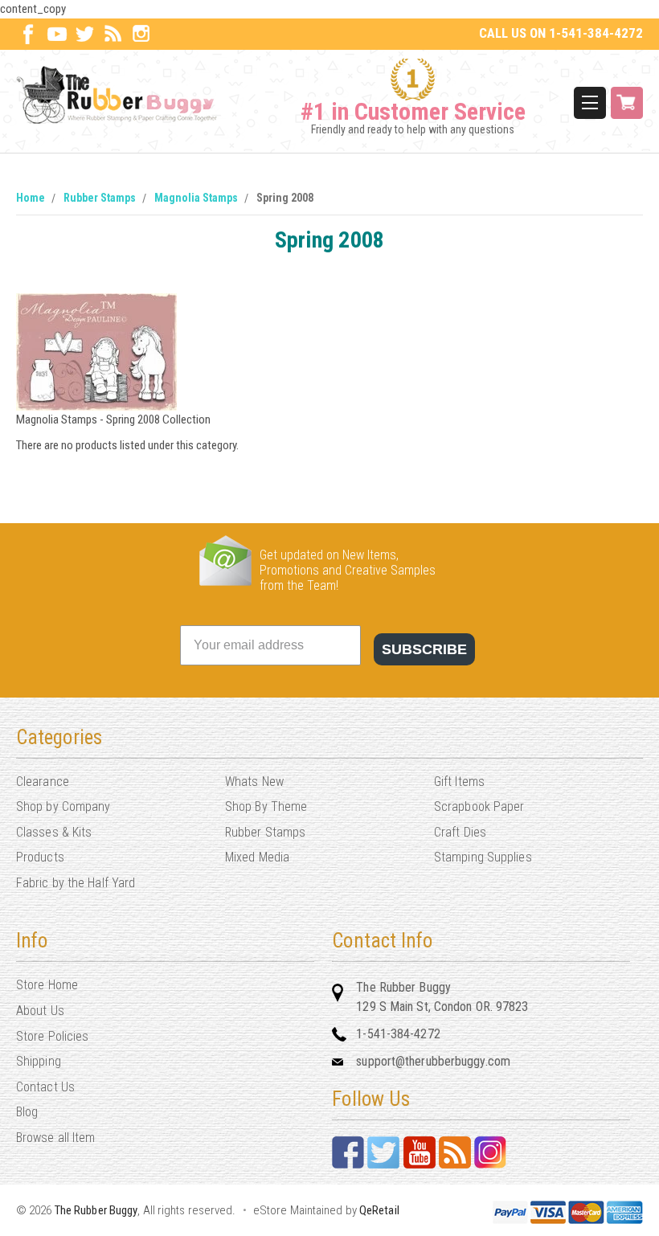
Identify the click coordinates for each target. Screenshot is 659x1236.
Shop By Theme (266, 806)
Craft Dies (460, 832)
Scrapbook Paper (479, 806)
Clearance (42, 781)
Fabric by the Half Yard (75, 882)
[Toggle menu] (590, 103)
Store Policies (52, 1036)
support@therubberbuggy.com (433, 1061)
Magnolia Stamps (196, 197)
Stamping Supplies (483, 857)
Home (30, 197)
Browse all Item (56, 1137)
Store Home (47, 984)
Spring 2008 (284, 197)
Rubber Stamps (99, 197)
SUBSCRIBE (424, 649)
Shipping (38, 1061)
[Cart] (627, 103)
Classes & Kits (54, 832)
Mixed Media (257, 857)
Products (40, 857)
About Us (40, 1010)
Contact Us (45, 1087)
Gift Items (459, 781)
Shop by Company (63, 806)
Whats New (254, 781)
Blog (27, 1111)
